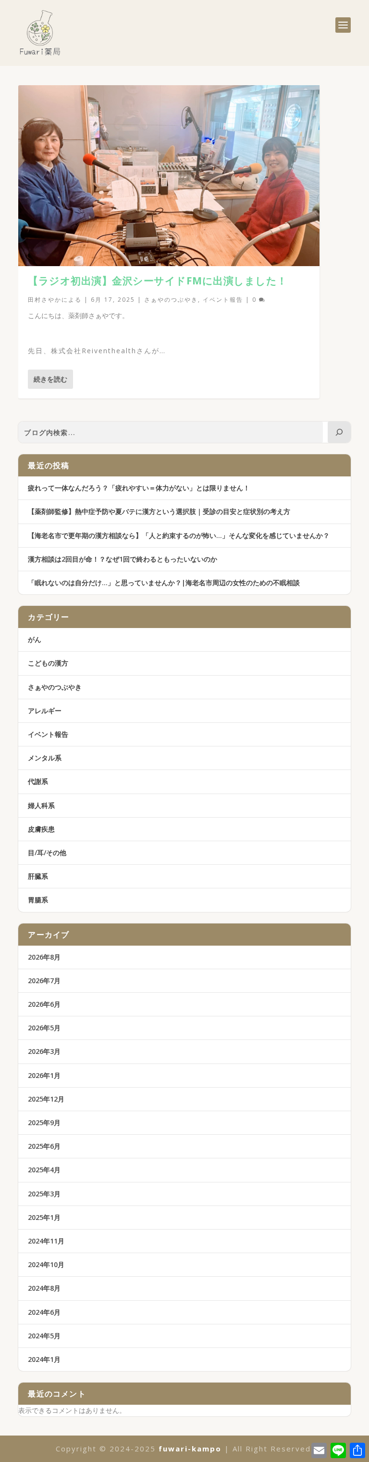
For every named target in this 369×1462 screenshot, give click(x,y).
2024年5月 (44, 1335)
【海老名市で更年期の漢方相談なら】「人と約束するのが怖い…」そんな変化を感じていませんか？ (179, 535)
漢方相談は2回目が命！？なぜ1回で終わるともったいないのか (122, 559)
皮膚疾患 (41, 829)
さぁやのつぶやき (171, 299)
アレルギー (45, 710)
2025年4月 (44, 1169)
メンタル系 (45, 757)
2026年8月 (44, 957)
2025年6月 (44, 1146)
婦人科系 (41, 805)
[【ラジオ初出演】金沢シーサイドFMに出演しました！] (169, 175)
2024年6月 (44, 1312)
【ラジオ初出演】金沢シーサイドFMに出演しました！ (157, 280)
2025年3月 (44, 1193)
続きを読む (50, 379)
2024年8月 (44, 1288)
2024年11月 (46, 1240)
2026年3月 (44, 1051)
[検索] (339, 432)
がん (34, 639)
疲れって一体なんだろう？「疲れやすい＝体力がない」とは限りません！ (139, 487)
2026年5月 (44, 1027)
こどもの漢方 (48, 662)
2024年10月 (46, 1264)
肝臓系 (38, 876)
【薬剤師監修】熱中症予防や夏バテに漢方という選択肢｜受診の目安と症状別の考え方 (159, 511)
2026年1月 (44, 1075)
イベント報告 (223, 299)
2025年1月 (44, 1217)
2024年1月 (44, 1359)
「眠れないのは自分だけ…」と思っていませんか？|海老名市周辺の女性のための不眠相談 (164, 582)
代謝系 (38, 781)
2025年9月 (44, 1122)
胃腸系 (38, 899)
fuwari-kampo (190, 1448)
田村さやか (45, 299)
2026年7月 (44, 980)
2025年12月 (46, 1098)
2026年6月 (44, 1004)
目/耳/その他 (47, 852)
